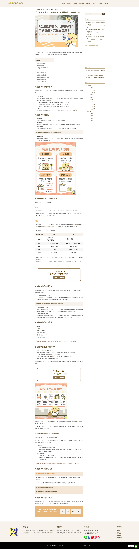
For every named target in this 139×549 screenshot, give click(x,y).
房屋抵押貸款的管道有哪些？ (42, 67)
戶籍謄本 (39, 328)
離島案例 (91, 120)
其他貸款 (91, 87)
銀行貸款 (93, 92)
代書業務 (93, 101)
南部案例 (91, 116)
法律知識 (93, 106)
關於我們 (63, 3)
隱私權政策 (91, 545)
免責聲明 (86, 545)
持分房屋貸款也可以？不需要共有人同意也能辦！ (53, 303)
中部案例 (91, 113)
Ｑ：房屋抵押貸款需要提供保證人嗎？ (44, 487)
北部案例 (91, 115)
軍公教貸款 (81, 3)
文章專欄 (100, 3)
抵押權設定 (51, 356)
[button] (59, 474)
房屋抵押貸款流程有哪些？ (42, 75)
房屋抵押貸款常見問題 (41, 79)
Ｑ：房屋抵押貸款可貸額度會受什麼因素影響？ (46, 491)
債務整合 (94, 3)
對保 (51, 354)
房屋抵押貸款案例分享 (41, 72)
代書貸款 (93, 89)
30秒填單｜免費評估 (59, 277)
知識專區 (91, 99)
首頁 (35, 9)
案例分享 (89, 111)
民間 (39, 70)
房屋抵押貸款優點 (40, 65)
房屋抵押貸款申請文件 (41, 74)
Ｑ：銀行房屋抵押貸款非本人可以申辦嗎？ (45, 473)
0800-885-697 (95, 530)
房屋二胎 (69, 3)
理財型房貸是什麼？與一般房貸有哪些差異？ (52, 132)
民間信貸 (88, 3)
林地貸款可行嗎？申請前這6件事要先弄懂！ (95, 77)
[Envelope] (68, 511)
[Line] (73, 511)
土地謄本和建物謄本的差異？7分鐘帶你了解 (95, 74)
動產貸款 (93, 90)
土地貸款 (75, 3)
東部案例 (91, 118)
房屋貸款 (42, 9)
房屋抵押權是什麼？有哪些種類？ (43, 77)
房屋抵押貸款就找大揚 (41, 81)
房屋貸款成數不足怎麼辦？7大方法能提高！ (95, 75)
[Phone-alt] (62, 511)
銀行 (39, 68)
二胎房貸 (48, 100)
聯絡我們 (106, 3)
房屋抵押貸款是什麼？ (41, 63)
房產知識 (93, 103)
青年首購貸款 (74, 110)
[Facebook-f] (78, 511)
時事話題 (93, 104)
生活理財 (93, 108)
